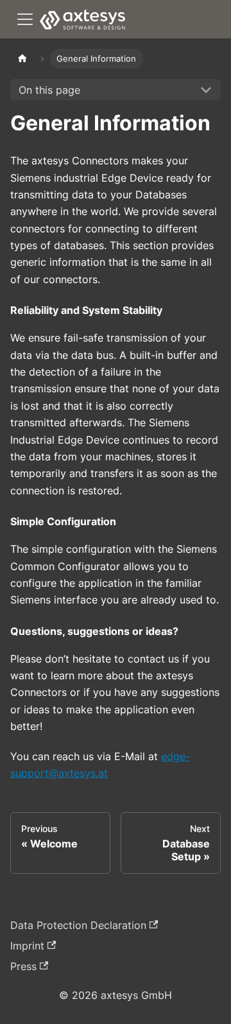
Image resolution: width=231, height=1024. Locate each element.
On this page (49, 89)
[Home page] (22, 59)
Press (23, 966)
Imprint (27, 945)
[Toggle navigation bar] (25, 19)
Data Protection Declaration (78, 925)
